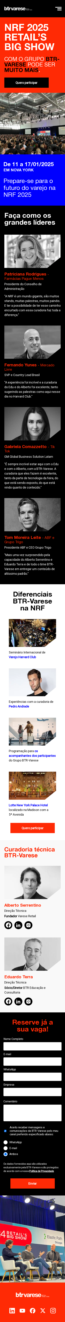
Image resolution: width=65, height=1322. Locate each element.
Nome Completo (13, 1039)
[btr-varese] (18, 8)
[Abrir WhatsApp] (56, 1313)
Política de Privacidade (41, 1171)
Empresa (8, 1084)
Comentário (10, 1101)
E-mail (7, 1054)
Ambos (13, 1154)
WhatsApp (9, 1069)
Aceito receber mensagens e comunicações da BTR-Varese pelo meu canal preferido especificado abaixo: (34, 1131)
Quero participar (26, 82)
